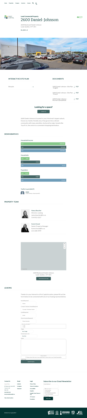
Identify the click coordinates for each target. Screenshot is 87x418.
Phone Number (27, 318)
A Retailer (48, 391)
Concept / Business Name (29, 306)
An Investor (48, 390)
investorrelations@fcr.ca (9, 394)
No (24, 327)
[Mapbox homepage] (24, 269)
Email (24, 312)
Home (5, 3)
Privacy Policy (33, 383)
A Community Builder (51, 392)
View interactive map (43, 278)
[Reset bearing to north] (65, 248)
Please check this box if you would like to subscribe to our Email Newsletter (44, 357)
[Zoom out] (65, 246)
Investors (23, 3)
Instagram (19, 386)
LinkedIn (19, 383)
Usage (22, 329)
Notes (22, 338)
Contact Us (43, 111)
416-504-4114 (7, 392)
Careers (29, 3)
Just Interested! (49, 394)
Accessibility (32, 388)
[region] (43, 256)
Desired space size (25, 333)
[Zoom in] (65, 244)
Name (25, 300)
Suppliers (32, 390)
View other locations (8, 397)
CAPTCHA (23, 359)
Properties (11, 3)
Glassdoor (19, 388)
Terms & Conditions (34, 386)
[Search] (33, 3)
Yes (24, 325)
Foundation (32, 399)
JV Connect (32, 396)
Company (17, 3)
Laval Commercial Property (29, 16)
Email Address (47, 384)
